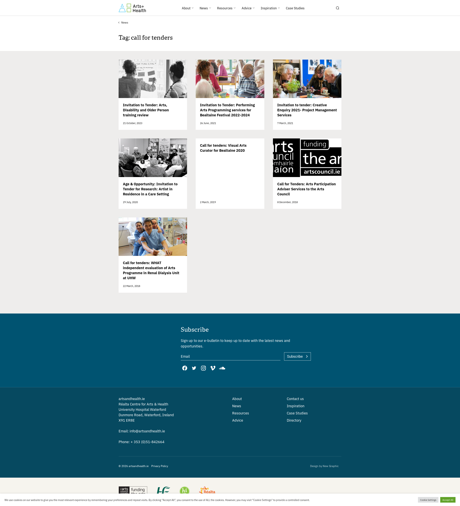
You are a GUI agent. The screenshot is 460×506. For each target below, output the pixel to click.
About (237, 398)
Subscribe (295, 356)
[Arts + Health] (132, 8)
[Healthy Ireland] (184, 491)
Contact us (295, 398)
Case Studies (297, 413)
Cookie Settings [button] (428, 500)
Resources (240, 413)
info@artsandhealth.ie (142, 430)
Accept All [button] (447, 500)
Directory (294, 420)
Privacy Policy (159, 466)
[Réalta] (207, 491)
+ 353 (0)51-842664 (141, 441)
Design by (324, 466)
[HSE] (163, 491)
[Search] (337, 8)
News (236, 405)
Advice (237, 420)
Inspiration (295, 405)
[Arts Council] (133, 491)
